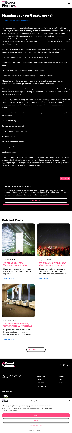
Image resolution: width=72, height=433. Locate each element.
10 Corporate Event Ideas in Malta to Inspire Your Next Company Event (52, 265)
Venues (61, 376)
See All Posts (36, 349)
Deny (36, 420)
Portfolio (42, 386)
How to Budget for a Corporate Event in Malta (15, 263)
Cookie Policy (31, 430)
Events (40, 379)
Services (41, 383)
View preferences (36, 426)
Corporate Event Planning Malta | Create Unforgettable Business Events (17, 326)
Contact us (36, 200)
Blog (60, 379)
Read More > (8, 278)
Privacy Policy (39, 430)
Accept (36, 415)
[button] (69, 401)
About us (41, 376)
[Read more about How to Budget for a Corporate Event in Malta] (18, 240)
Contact (62, 383)
